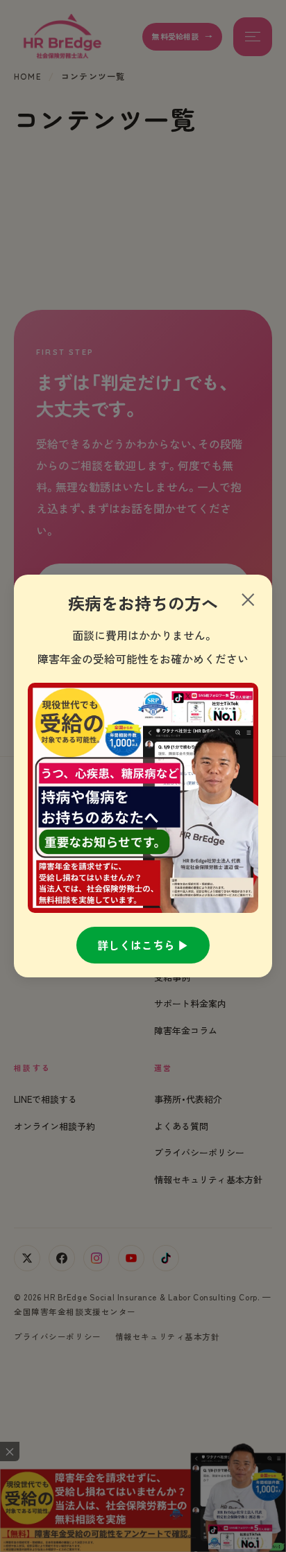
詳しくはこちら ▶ (143, 944)
